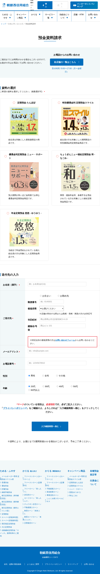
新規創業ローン (53, 492)
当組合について (64, 16)
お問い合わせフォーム (65, 340)
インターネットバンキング (86, 5)
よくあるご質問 (33, 564)
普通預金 (5, 482)
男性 (33, 375)
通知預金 (5, 486)
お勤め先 (64, 296)
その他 (62, 375)
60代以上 (35, 390)
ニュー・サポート (76, 489)
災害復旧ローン (30, 523)
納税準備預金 (7, 492)
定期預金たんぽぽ (76, 482)
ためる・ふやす (7, 16)
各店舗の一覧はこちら (65, 62)
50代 (75, 386)
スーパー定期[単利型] (10, 517)
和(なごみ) (73, 495)
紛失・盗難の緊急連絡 (12, 564)
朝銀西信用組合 (50, 552)
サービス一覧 (50, 16)
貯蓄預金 (5, 489)
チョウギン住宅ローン (32, 504)
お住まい (46, 296)
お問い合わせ (93, 16)
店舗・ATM (79, 14)
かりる (34, 14)
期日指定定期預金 (8, 524)
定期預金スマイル (76, 486)
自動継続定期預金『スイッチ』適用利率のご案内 (9, 533)
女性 (47, 375)
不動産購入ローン (31, 507)
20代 (33, 386)
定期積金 (5, 514)
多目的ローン (29, 495)
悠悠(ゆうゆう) (75, 492)
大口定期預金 (7, 527)
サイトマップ (73, 564)
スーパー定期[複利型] (10, 520)
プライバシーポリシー (14, 408)
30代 (47, 386)
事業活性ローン (53, 495)
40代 (61, 386)
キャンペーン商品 (21, 16)
